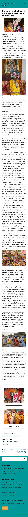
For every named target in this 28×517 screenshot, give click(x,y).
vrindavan (5, 444)
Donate (5, 508)
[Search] (24, 459)
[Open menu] (25, 4)
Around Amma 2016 (7, 436)
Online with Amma (11, 3)
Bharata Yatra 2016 (7, 441)
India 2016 (17, 436)
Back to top (23, 514)
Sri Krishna (16, 441)
